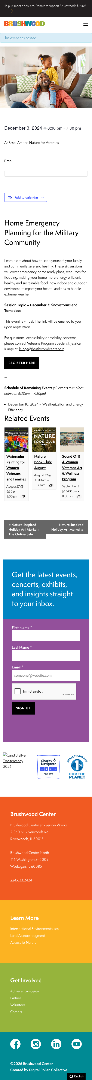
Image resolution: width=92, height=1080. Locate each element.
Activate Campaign (24, 991)
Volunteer (17, 1004)
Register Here (22, 363)
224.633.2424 (21, 880)
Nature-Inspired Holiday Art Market (67, 527)
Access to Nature (23, 942)
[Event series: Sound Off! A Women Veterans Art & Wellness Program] (78, 496)
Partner (15, 998)
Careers (16, 1011)
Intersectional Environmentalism (34, 928)
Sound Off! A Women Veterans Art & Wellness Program (72, 467)
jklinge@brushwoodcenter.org (41, 349)
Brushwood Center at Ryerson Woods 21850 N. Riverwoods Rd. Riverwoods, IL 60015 (39, 832)
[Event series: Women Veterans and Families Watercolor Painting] (23, 496)
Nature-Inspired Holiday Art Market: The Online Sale (24, 529)
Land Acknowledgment (27, 935)
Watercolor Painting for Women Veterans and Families (16, 468)
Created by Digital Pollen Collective (38, 1069)
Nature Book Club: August (43, 462)
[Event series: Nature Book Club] (50, 485)
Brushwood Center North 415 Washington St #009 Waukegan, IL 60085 (29, 859)
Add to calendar (26, 197)
